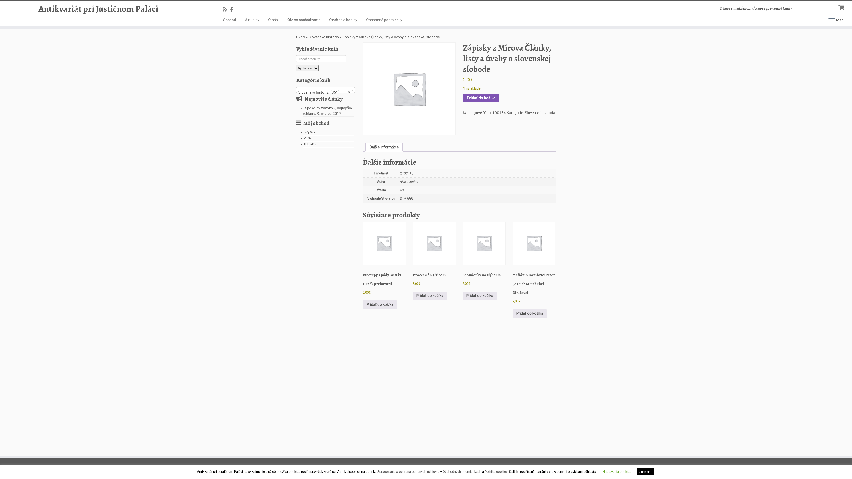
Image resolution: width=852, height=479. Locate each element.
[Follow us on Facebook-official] (233, 9)
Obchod (229, 20)
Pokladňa (310, 144)
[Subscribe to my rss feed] (226, 9)
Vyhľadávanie (307, 68)
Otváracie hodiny (343, 20)
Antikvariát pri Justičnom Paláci (98, 9)
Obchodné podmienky (384, 20)
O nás (273, 20)
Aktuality (252, 20)
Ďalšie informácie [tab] (384, 147)
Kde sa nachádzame (303, 20)
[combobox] (325, 90)
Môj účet (309, 132)
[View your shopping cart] (841, 7)
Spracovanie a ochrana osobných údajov (407, 472)
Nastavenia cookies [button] (617, 472)
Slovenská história (323, 37)
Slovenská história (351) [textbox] (324, 92)
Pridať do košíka (481, 97)
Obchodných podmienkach (462, 472)
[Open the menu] (831, 20)
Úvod (300, 37)
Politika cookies (496, 472)
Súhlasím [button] (645, 471)
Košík (307, 138)
